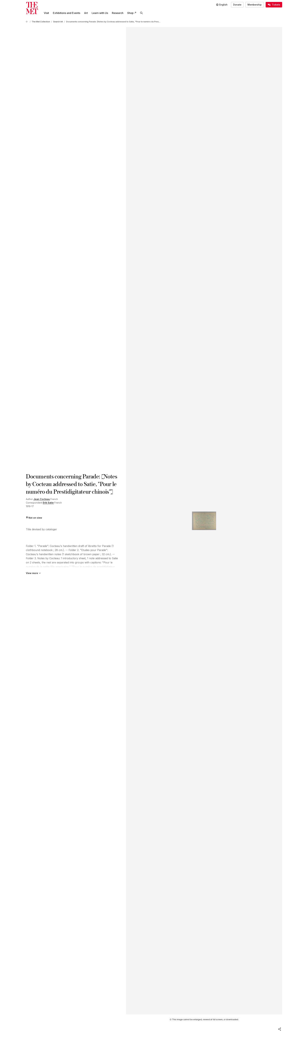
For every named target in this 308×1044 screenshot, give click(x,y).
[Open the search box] (141, 13)
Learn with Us (100, 13)
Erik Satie (48, 502)
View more (32, 573)
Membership (255, 4)
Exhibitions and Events (66, 13)
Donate (237, 4)
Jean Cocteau (41, 499)
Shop (130, 13)
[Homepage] (32, 8)
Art (86, 13)
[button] (279, 1029)
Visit (46, 13)
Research (117, 13)
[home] (27, 21)
